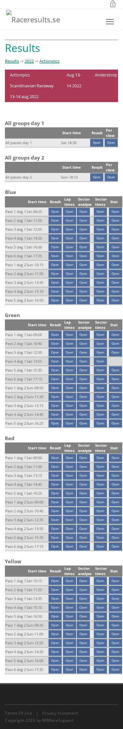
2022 (29, 61)
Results (12, 61)
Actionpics (49, 61)
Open (97, 142)
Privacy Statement (60, 713)
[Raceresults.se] (33, 19)
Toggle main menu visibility (110, 21)
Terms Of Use (18, 713)
